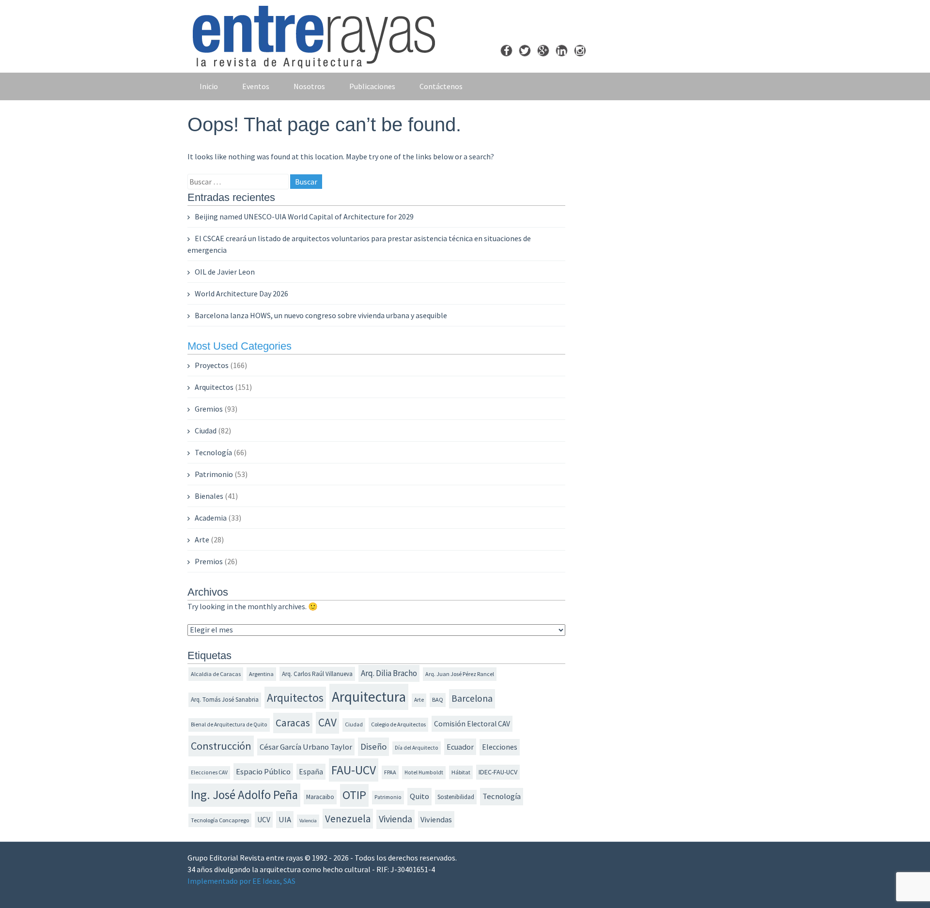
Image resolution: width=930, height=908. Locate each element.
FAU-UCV (353, 770)
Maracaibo (320, 797)
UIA (285, 820)
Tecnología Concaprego (220, 820)
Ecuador (460, 747)
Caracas (293, 722)
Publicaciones (372, 86)
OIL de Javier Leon (225, 272)
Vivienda (395, 819)
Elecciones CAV (209, 772)
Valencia (308, 820)
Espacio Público (263, 772)
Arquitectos (214, 387)
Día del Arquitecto (416, 747)
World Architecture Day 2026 (241, 293)
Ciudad (206, 430)
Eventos (255, 86)
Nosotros (309, 86)
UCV (263, 819)
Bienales (209, 496)
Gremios (209, 409)
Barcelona (472, 698)
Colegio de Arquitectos (398, 724)
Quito (419, 796)
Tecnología (213, 452)
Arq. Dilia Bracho (389, 673)
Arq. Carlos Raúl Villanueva (317, 674)
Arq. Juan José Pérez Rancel (459, 673)
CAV (327, 722)
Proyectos (212, 365)
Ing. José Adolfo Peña (244, 794)
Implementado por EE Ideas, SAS (241, 881)
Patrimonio (214, 474)
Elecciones (499, 747)
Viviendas (436, 819)
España (311, 771)
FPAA (390, 772)
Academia (211, 518)
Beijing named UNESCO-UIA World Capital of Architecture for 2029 (304, 216)
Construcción (221, 746)
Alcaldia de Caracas (216, 673)
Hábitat (460, 772)
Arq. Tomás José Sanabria (225, 699)
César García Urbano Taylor (306, 747)
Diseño (373, 746)
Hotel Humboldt (423, 772)
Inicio (209, 86)
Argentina (261, 673)
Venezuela (348, 818)
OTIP (354, 794)
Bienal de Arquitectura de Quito (229, 724)
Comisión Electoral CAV (472, 723)
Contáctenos (441, 86)
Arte (202, 539)
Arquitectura (369, 697)
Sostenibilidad (455, 797)
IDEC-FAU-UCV (498, 772)
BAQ (437, 699)
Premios (209, 561)
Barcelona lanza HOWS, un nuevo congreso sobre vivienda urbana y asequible (321, 315)
